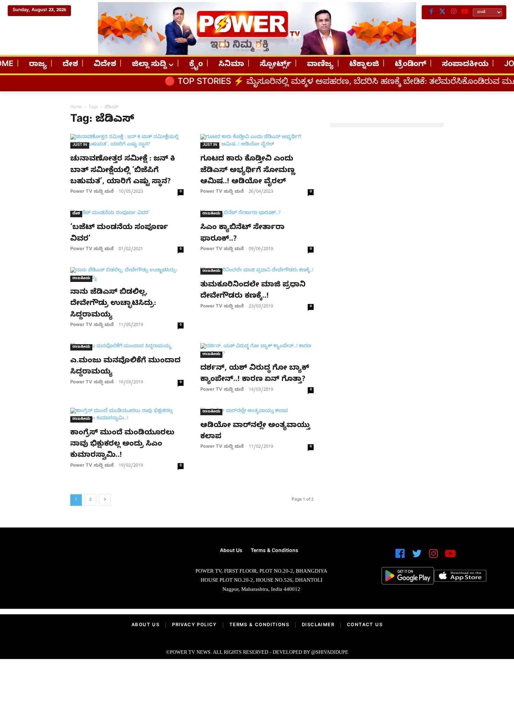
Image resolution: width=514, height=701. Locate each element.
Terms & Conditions (259, 625)
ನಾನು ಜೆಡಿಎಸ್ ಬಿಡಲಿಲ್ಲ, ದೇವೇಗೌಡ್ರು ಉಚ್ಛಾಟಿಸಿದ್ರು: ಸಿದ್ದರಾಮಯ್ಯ (113, 304)
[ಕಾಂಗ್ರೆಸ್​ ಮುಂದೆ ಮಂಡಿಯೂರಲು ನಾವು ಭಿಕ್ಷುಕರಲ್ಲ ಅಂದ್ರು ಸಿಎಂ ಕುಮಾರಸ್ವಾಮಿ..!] (127, 415)
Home (76, 107)
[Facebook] (431, 12)
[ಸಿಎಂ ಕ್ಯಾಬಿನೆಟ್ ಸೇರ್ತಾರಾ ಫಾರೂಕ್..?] (257, 213)
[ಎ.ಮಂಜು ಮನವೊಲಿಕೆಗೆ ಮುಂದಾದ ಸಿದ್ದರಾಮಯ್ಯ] (127, 346)
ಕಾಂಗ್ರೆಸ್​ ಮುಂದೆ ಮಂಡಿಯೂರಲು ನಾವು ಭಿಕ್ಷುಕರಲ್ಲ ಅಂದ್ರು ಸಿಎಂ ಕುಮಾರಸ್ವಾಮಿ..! (122, 445)
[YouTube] (464, 12)
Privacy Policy (194, 625)
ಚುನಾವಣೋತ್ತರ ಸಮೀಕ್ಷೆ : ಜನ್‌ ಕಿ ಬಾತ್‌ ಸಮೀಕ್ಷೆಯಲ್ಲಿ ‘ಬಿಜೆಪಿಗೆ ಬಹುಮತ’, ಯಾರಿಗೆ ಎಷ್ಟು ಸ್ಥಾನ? (122, 171)
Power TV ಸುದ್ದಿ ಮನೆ (92, 192)
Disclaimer (318, 625)
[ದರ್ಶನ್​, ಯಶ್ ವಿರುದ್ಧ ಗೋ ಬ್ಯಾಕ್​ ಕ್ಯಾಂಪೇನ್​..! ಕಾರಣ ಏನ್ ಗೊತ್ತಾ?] (257, 350)
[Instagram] (453, 12)
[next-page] (105, 500)
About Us (145, 625)
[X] (442, 12)
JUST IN (79, 145)
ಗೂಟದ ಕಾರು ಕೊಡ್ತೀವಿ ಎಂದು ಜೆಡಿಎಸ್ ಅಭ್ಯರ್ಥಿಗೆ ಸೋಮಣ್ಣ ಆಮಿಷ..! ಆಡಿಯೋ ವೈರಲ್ (247, 171)
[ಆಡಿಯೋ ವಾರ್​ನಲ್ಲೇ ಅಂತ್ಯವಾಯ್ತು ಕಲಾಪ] (257, 411)
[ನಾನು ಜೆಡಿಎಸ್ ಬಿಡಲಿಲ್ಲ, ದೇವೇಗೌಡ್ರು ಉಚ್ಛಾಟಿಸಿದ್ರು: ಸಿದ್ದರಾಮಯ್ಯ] (127, 274)
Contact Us (365, 625)
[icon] (400, 556)
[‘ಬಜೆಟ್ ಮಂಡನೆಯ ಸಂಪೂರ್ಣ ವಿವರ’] (127, 213)
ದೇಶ (76, 214)
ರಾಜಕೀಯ (211, 214)
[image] (89, 570)
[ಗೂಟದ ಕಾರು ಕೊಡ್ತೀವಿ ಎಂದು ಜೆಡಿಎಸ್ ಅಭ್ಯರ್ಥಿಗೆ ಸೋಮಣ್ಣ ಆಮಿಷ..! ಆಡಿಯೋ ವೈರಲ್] (257, 141)
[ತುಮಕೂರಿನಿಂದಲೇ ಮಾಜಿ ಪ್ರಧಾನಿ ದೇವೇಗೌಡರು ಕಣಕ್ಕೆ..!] (257, 271)
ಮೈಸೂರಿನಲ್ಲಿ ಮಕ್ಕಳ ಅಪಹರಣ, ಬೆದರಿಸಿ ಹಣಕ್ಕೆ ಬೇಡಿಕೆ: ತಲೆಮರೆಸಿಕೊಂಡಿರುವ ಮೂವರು (337, 82)
